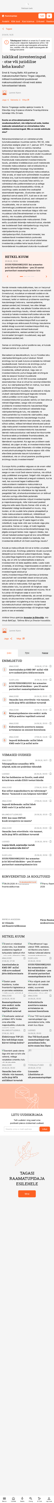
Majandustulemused (12, 814)
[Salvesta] (50, 666)
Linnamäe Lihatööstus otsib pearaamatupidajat (39, 1074)
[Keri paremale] (46, 276)
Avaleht (5, 21)
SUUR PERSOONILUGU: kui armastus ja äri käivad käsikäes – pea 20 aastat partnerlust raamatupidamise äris (24, 267)
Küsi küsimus (28, 21)
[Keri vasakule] (7, 276)
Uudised (6, 774)
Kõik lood (15, 21)
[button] (21, 1129)
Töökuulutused (36, 1065)
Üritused (40, 21)
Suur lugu (14, 680)
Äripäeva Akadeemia (11, 919)
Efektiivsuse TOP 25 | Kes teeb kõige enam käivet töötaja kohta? (13, 1039)
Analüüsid (14, 666)
